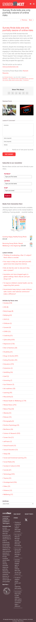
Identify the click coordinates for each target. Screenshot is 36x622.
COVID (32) (7, 331)
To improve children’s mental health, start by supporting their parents (18, 583)
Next (30, 20)
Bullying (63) (8, 315)
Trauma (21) (7, 478)
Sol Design (14, 620)
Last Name (7, 180)
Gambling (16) (8, 372)
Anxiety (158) (8, 303)
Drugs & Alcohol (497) (11, 356)
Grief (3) (6, 376)
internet (6, 80)
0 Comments (26, 80)
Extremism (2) (8, 368)
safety (20, 80)
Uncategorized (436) (10, 482)
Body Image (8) (8, 311)
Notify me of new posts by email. (22, 150)
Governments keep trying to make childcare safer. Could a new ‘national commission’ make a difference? (18, 291)
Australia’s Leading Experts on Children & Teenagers (6, 520)
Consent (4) (7, 327)
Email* (6, 187)
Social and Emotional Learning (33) (15, 458)
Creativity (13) (8, 336)
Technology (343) (9, 474)
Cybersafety (5, 78)
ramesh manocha (15, 80)
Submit (8, 196)
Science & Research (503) (12, 433)
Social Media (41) (9, 462)
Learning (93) (8, 393)
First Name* (7, 173)
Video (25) (7, 486)
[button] (4, 110)
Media (10, 80)
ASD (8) (6, 307)
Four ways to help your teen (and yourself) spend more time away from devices (18, 540)
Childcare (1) (8, 323)
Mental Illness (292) (10, 405)
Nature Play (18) (9, 409)
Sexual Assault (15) (10, 445)
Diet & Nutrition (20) (10, 348)
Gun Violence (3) (9, 384)
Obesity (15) (7, 413)
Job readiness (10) (9, 388)
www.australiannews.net (10, 67)
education (26, 78)
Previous (24, 20)
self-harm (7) (8, 441)
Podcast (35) (7, 417)
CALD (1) (6, 319)
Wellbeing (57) (8, 494)
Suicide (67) (7, 470)
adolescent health (15, 78)
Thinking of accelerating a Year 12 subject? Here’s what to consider (18, 527)
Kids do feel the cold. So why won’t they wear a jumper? (18, 552)
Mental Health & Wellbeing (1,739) (15, 401)
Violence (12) (8, 490)
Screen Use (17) (9, 437)
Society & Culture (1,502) (12, 466)
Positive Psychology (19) (11, 425)
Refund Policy (21, 620)
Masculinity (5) (8, 397)
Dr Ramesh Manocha (8, 77)
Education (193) (9, 364)
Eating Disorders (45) (10, 360)
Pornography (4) (9, 421)
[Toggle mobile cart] (30, 4)
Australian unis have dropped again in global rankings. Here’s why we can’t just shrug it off (17, 276)
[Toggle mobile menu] (34, 4)
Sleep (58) (7, 454)
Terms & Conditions (23, 619)
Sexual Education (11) (11, 450)
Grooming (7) (8, 380)
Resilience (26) (8, 429)
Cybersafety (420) (9, 340)
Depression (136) (9, 344)
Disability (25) (8, 352)
